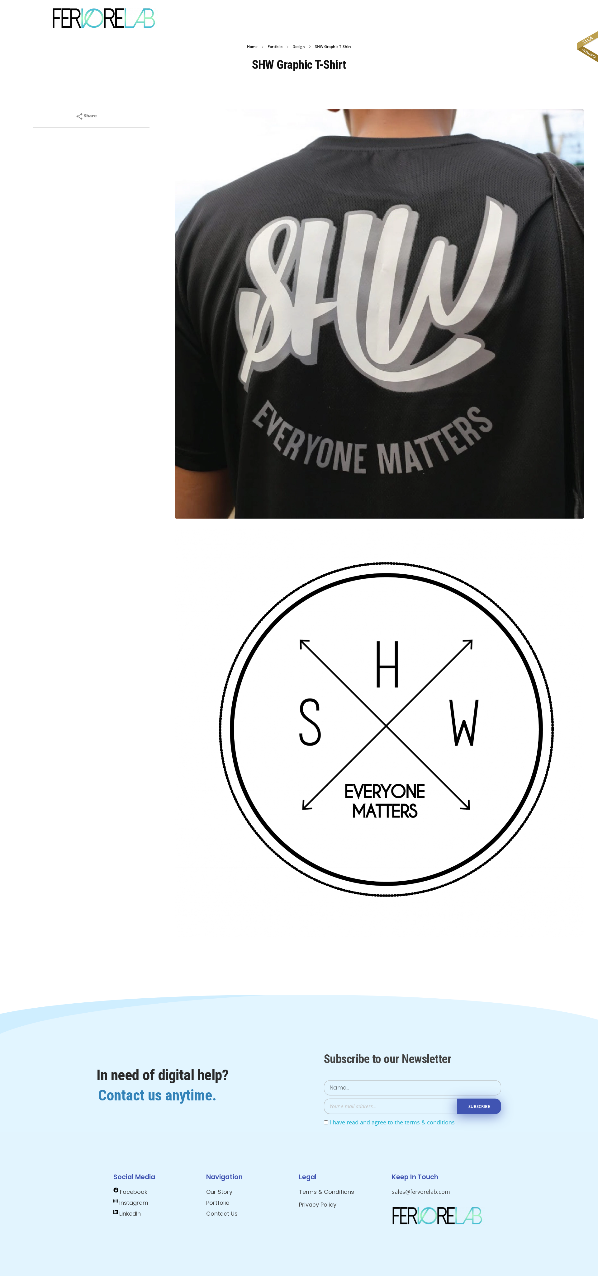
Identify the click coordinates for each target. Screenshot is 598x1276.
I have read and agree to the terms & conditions (392, 1122)
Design (298, 46)
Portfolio (275, 46)
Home (252, 46)
